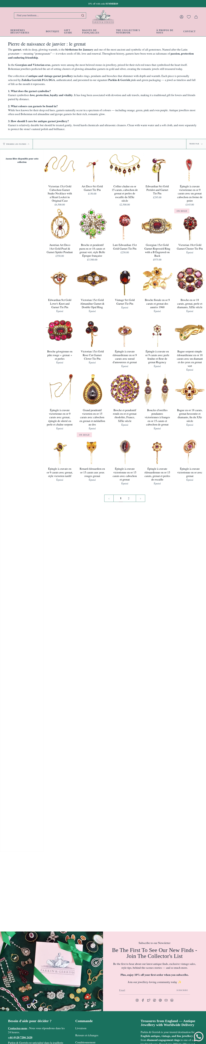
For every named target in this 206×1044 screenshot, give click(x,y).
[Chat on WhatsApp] (198, 1036)
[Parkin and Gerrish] (103, 17)
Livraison (80, 1028)
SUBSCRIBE (182, 990)
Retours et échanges (86, 1035)
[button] (52, 31)
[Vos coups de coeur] (188, 17)
